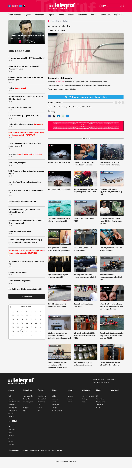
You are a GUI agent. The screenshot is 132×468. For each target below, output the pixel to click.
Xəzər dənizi (57, 107)
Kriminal (69, 399)
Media (40, 407)
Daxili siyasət (12, 410)
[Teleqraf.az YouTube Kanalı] (86, 126)
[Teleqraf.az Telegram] (20, 6)
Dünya (61, 15)
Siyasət (27, 15)
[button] (20, 41)
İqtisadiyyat (39, 15)
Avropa (54, 407)
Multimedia (105, 15)
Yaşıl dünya (41, 402)
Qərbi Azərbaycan (14, 402)
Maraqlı (69, 402)
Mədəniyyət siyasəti (88, 396)
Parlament (11, 405)
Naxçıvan (11, 444)
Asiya (54, 402)
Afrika (54, 396)
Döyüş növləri (100, 402)
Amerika (55, 399)
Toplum (51, 15)
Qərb (9, 438)
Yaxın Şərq (55, 405)
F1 (97, 396)
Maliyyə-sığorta (28, 402)
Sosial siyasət (42, 396)
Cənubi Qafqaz (57, 410)
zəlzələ (50, 107)
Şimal (10, 433)
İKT (24, 405)
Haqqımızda (45, 450)
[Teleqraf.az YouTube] (16, 6)
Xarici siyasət (12, 407)
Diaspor (10, 399)
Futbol (98, 407)
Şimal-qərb (11, 430)
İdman (94, 15)
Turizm (25, 410)
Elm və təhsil (42, 399)
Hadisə (71, 15)
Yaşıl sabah (119, 15)
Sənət (83, 402)
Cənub (10, 441)
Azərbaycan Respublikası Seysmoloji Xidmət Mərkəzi (76, 107)
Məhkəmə (70, 396)
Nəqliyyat (26, 407)
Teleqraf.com (59, 82)
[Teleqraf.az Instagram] (13, 6)
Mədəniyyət (82, 15)
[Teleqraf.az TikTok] (24, 6)
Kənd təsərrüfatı (28, 396)
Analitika (11, 416)
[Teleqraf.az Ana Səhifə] (62, 6)
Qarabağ (11, 413)
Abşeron (11, 435)
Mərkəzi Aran (12, 427)
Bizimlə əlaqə (57, 450)
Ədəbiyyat (85, 399)
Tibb (39, 405)
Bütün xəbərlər (14, 15)
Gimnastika (100, 399)
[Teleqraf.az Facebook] (9, 6)
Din (39, 410)
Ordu (10, 396)
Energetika (26, 399)
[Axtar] (121, 6)
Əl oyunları (99, 405)
